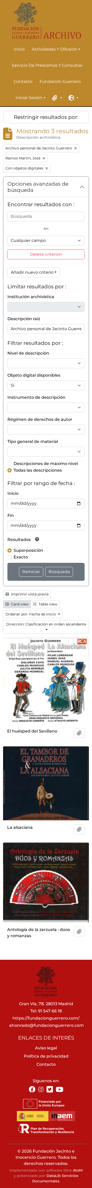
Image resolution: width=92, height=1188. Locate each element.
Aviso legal (46, 1048)
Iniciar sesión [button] (29, 98)
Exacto (21, 557)
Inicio (19, 49)
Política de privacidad (46, 1056)
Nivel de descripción (28, 353)
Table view (47, 604)
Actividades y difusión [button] (54, 49)
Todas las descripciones (38, 470)
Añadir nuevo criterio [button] (32, 272)
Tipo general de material (32, 441)
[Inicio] (44, 21)
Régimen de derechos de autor (39, 419)
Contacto (23, 81)
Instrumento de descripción (36, 397)
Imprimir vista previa (29, 594)
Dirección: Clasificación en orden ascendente (46, 624)
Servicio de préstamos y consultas (47, 65)
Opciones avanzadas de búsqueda (37, 187)
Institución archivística (30, 296)
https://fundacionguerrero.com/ (46, 1018)
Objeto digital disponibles (33, 375)
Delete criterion (46, 254)
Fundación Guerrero (60, 81)
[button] (56, 98)
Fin (10, 515)
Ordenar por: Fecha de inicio (31, 614)
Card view (19, 604)
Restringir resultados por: (46, 117)
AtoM (78, 1170)
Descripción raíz (23, 318)
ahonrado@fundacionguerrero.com (46, 1025)
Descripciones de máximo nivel (46, 463)
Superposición (28, 550)
